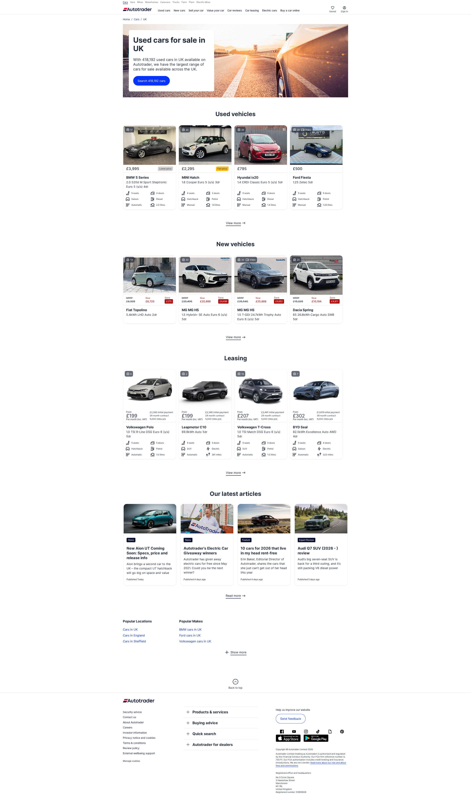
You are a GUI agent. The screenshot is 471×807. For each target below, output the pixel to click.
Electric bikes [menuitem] (203, 2)
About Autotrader (133, 722)
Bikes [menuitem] (140, 2)
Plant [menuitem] (191, 2)
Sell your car (196, 10)
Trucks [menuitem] (175, 2)
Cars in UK (130, 629)
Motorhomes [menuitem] (151, 2)
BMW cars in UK (190, 629)
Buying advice (205, 723)
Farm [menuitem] (184, 2)
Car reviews (234, 10)
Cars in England (134, 635)
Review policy (131, 748)
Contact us (129, 717)
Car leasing (252, 10)
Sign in (344, 11)
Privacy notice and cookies (139, 737)
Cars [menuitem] (125, 2)
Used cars (164, 10)
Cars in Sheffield (134, 641)
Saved (332, 11)
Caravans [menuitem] (165, 2)
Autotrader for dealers (212, 744)
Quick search (204, 734)
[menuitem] (164, 10)
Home (126, 19)
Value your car (215, 10)
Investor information (135, 732)
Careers (127, 727)
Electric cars (269, 10)
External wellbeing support (139, 753)
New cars (179, 10)
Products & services (210, 712)
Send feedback (290, 719)
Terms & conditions (134, 742)
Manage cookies (131, 761)
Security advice (132, 712)
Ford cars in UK (190, 635)
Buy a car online (290, 10)
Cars (136, 19)
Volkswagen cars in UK (195, 641)
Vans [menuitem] (132, 2)
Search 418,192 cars (151, 81)
